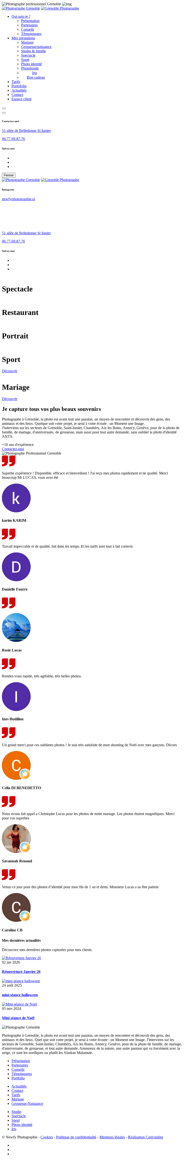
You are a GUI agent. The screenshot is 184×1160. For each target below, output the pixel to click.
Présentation (30, 21)
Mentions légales (112, 1137)
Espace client (21, 99)
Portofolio (19, 86)
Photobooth (30, 68)
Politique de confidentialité (76, 1137)
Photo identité (31, 64)
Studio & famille (33, 51)
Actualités (19, 90)
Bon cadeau (36, 77)
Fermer (9, 175)
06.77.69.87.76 (13, 139)
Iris (34, 73)
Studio (16, 1112)
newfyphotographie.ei (18, 199)
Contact (17, 95)
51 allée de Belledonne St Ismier (26, 131)
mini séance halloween (20, 995)
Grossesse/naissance (36, 47)
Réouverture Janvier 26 (21, 972)
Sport (25, 60)
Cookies (46, 1137)
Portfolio (18, 1078)
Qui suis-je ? (21, 16)
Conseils (27, 29)
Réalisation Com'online (145, 1137)
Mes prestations (23, 38)
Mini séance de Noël (18, 1018)
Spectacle (28, 55)
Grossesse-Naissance (27, 1103)
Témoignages (31, 34)
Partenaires (29, 25)
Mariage (27, 42)
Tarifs (16, 82)
